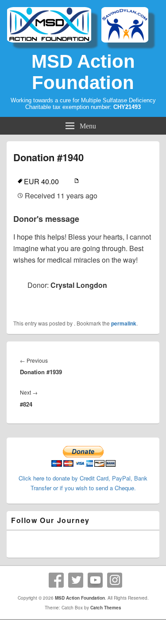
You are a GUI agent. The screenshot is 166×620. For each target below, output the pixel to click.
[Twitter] (75, 580)
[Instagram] (114, 580)
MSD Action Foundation (83, 72)
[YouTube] (95, 580)
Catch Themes (105, 607)
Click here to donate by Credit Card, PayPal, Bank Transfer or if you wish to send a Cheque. (83, 483)
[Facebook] (56, 580)
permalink (123, 323)
